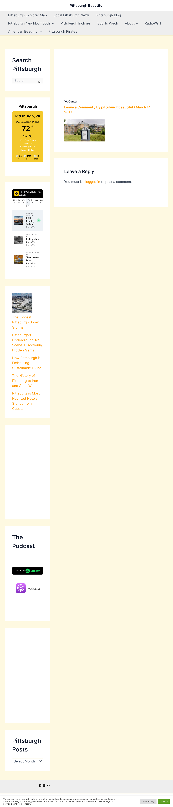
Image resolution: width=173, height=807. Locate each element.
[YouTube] (48, 785)
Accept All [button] (163, 801)
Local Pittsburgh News (72, 15)
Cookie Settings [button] (148, 801)
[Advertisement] (27, 472)
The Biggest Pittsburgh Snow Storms (25, 322)
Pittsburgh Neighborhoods (29, 23)
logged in (92, 182)
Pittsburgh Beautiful (86, 5)
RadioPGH (153, 23)
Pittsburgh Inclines (76, 23)
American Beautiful (23, 31)
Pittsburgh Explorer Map (27, 15)
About (130, 23)
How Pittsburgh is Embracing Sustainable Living (26, 363)
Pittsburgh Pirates (63, 31)
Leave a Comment (78, 107)
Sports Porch (107, 23)
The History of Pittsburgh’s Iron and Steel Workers (26, 381)
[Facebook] (40, 785)
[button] (52, 23)
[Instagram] (44, 785)
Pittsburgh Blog (108, 15)
